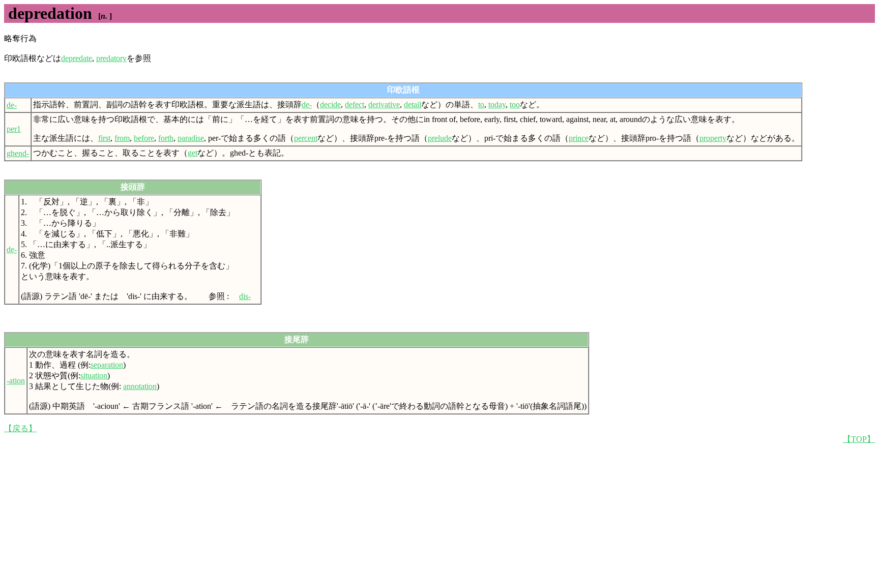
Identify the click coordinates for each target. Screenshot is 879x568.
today (497, 104)
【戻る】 (20, 428)
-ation (16, 380)
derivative (384, 104)
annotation (140, 386)
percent (305, 138)
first (104, 138)
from (122, 138)
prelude (440, 138)
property (712, 138)
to (481, 104)
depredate (76, 58)
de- (12, 105)
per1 (14, 129)
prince (579, 138)
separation (107, 365)
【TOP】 (859, 439)
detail (412, 104)
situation (93, 375)
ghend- (18, 153)
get (192, 152)
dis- (245, 296)
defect (354, 104)
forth (165, 138)
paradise (191, 138)
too (515, 104)
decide (330, 104)
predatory (111, 58)
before (144, 138)
